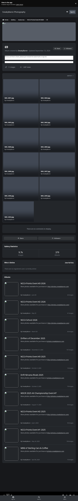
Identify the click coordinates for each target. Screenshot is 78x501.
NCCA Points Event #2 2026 (33, 301)
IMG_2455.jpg (45, 196)
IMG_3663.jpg (9, 122)
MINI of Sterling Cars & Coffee (34, 448)
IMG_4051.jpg (9, 98)
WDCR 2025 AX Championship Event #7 (39, 393)
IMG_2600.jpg (9, 171)
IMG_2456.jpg (9, 196)
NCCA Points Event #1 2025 (33, 429)
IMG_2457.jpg (45, 171)
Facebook (8, 59)
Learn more (4, 3)
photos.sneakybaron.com (55, 341)
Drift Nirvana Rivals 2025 (32, 375)
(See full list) (69, 263)
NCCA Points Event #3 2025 (33, 356)
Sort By (69, 76)
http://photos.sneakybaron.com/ (58, 305)
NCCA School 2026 (29, 320)
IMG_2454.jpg (9, 217)
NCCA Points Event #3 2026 (33, 283)
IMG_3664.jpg (45, 98)
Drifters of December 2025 (33, 338)
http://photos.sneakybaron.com (58, 286)
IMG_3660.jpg (9, 147)
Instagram (8, 62)
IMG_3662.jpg (45, 122)
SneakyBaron (23, 51)
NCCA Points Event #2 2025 (33, 411)
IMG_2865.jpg (45, 147)
